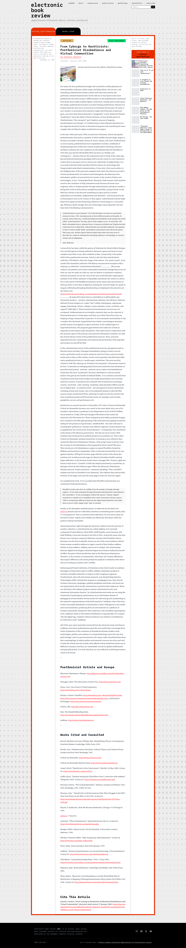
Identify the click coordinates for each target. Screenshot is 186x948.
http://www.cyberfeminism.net (81, 720)
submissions (92, 3)
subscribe (150, 3)
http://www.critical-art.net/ (90, 757)
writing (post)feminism (143, 55)
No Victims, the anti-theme (146, 117)
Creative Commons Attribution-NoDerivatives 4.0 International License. (125, 942)
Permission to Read (145, 89)
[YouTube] (151, 931)
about (80, 3)
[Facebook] (141, 931)
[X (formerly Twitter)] (146, 931)
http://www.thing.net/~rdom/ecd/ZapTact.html (102, 695)
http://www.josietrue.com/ (110, 682)
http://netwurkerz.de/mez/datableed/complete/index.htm (84, 715)
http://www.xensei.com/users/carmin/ (85, 701)
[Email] (137, 931)
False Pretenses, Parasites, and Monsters (146, 99)
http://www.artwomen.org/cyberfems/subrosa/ (89, 854)
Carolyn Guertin (72, 56)
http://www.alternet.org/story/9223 (77, 771)
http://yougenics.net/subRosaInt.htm (99, 779)
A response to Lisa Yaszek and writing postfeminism (146, 82)
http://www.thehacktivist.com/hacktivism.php (79, 824)
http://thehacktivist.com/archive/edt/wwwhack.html (96, 882)
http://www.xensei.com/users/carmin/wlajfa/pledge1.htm (84, 698)
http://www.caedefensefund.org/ (104, 763)
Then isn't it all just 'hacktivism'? (146, 71)
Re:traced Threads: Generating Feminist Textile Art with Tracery (146, 64)
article (67, 40)
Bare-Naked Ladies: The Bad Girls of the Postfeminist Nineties (146, 110)
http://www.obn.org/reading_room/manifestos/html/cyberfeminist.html (91, 294)
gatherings (122, 3)
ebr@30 (71, 3)
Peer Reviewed (116, 40)
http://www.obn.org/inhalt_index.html (76, 840)
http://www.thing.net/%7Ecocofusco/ (75, 690)
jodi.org (63, 511)
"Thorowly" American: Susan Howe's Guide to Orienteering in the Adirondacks (146, 129)
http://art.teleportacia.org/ (82, 706)
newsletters (137, 3)
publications (108, 3)
